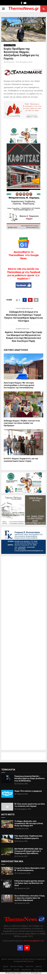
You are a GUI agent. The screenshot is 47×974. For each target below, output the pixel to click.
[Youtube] (27, 948)
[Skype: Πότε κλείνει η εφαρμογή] (7, 794)
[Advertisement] (23, 653)
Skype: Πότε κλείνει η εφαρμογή (28, 791)
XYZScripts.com (36, 973)
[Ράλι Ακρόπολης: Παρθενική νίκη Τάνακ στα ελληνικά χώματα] (7, 839)
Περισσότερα (26, 970)
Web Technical (28, 961)
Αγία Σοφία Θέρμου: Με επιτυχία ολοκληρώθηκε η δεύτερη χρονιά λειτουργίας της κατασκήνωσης (19, 385)
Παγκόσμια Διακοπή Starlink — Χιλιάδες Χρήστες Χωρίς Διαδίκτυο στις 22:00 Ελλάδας (29, 778)
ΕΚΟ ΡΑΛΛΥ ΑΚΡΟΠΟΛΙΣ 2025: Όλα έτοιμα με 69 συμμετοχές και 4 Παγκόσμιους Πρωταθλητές (28, 851)
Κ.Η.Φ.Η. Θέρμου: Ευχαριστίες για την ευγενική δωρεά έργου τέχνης (21, 459)
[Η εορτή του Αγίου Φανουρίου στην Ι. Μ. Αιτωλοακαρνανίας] (7, 871)
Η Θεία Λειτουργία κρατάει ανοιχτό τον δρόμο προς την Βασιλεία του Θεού (29, 883)
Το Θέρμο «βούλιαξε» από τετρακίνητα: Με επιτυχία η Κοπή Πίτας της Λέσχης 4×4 (28, 823)
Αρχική (5, 966)
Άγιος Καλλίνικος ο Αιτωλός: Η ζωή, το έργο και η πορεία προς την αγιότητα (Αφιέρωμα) (29, 898)
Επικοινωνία (38, 970)
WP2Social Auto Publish (13, 973)
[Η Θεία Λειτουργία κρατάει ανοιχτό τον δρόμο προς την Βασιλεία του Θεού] (7, 884)
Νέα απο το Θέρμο (9, 45)
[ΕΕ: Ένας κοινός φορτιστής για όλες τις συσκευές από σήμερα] (7, 807)
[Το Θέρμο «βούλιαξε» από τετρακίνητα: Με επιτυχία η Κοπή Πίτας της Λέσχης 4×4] (7, 824)
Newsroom (10, 62)
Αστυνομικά (7, 970)
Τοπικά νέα (29, 966)
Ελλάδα (16, 970)
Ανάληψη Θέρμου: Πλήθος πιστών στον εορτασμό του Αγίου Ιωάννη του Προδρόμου (22, 423)
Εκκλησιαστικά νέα (12, 861)
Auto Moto (8, 814)
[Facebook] (20, 948)
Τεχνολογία (8, 769)
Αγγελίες (38, 966)
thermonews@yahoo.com (34, 941)
